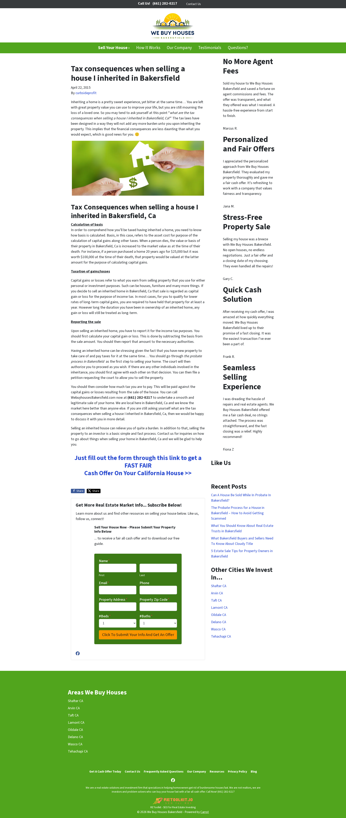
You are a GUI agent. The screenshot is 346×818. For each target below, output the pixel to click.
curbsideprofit (86, 93)
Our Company (179, 48)
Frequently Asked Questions (163, 771)
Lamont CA (219, 607)
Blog (254, 771)
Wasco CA (218, 629)
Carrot (204, 812)
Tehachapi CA (221, 636)
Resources (217, 771)
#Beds (105, 616)
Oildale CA (218, 614)
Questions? (238, 48)
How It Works (148, 48)
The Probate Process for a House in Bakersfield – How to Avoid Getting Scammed (237, 513)
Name (104, 560)
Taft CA (216, 600)
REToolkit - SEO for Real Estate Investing (173, 807)
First (101, 575)
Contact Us (193, 4)
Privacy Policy (237, 771)
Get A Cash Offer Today (105, 771)
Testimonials (209, 48)
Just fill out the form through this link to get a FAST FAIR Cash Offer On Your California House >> (138, 466)
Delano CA (218, 622)
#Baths (146, 616)
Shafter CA (218, 586)
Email (104, 583)
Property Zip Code (154, 599)
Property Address (113, 599)
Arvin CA (217, 593)
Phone (144, 583)
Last (142, 575)
